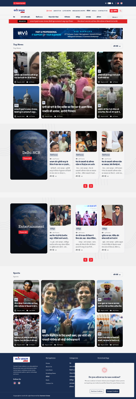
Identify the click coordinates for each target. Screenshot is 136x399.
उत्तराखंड (71, 383)
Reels (94, 11)
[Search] (120, 11)
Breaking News (78, 11)
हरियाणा (71, 386)
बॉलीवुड (71, 380)
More (114, 17)
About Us (57, 11)
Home (49, 11)
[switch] (109, 3)
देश (70, 363)
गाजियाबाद (72, 376)
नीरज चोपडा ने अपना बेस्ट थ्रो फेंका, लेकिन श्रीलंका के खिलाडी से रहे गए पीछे (75, 21)
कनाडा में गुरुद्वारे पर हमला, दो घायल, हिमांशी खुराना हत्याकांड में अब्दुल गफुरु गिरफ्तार (29, 21)
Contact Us (102, 11)
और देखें (115, 46)
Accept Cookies (112, 391)
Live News (67, 11)
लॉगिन (115, 11)
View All (27, 158)
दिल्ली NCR (72, 370)
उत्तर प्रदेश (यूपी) (74, 366)
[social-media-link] (118, 3)
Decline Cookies (97, 391)
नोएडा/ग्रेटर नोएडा (74, 373)
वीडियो (88, 11)
